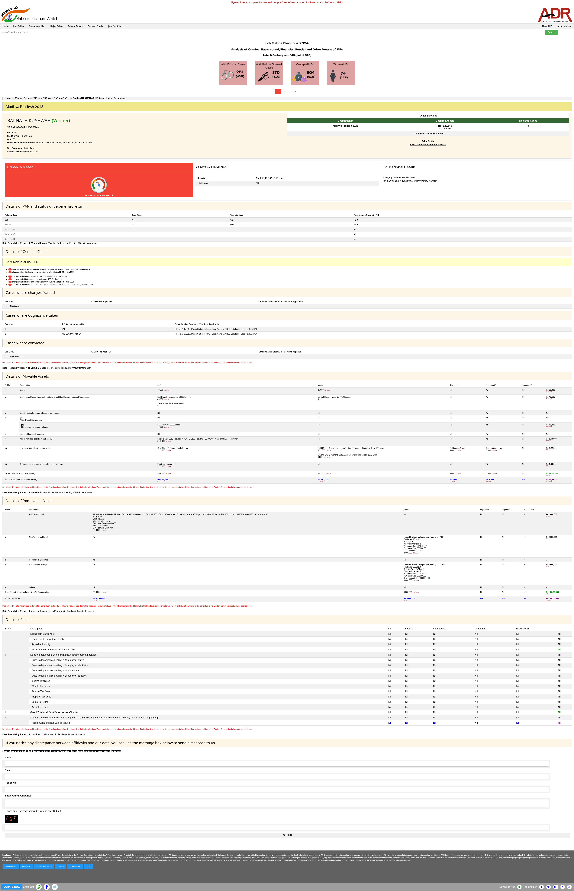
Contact (61, 867)
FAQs (88, 867)
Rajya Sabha (56, 26)
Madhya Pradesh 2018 (26, 98)
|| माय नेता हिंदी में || (115, 26)
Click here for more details (429, 133)
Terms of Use (75, 867)
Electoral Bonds (95, 26)
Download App (507, 887)
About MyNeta (564, 26)
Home (6, 26)
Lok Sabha (18, 26)
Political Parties (75, 26)
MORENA (46, 98)
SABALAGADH (61, 98)
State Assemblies (37, 26)
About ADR (547, 26)
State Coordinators (44, 867)
